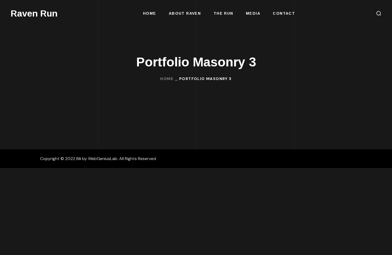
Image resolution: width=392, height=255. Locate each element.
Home (166, 78)
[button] (378, 13)
